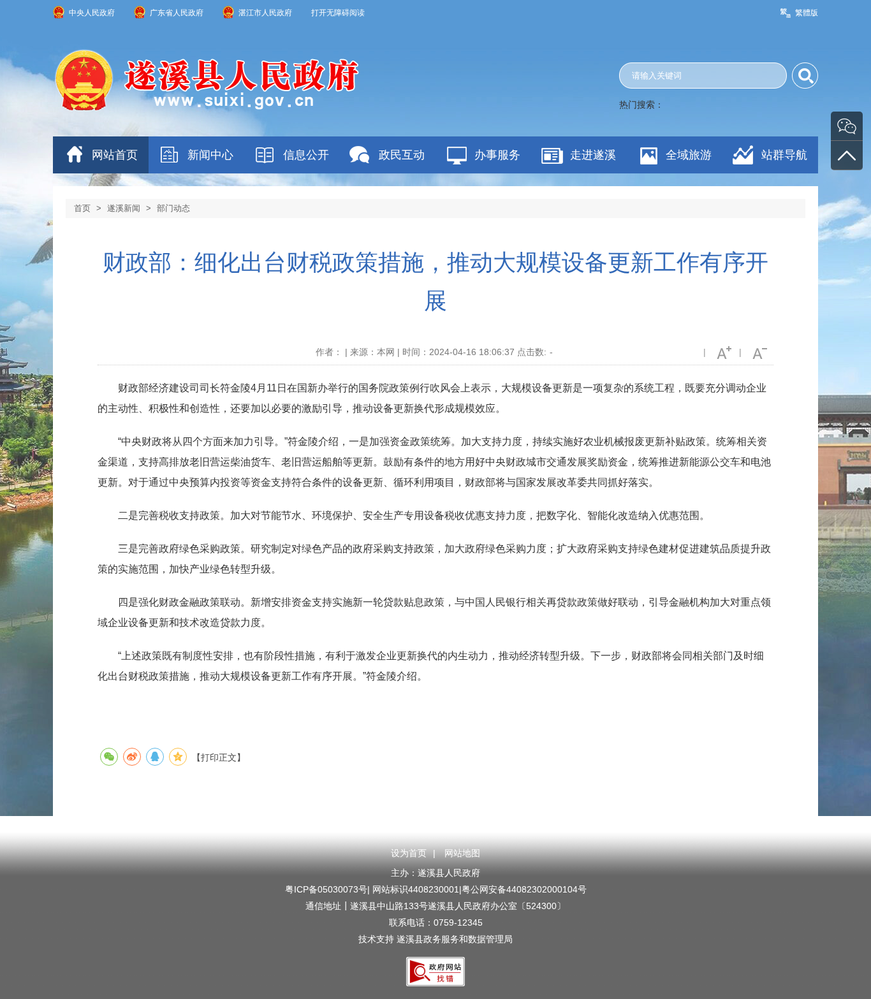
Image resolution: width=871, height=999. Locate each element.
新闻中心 (210, 155)
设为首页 (409, 853)
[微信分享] (109, 757)
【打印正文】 (218, 757)
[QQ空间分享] (178, 757)
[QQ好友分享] (155, 757)
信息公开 (306, 155)
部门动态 (173, 208)
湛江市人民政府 (265, 12)
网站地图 (462, 853)
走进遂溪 (593, 155)
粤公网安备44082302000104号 (524, 889)
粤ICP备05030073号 (326, 889)
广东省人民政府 (176, 12)
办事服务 (497, 155)
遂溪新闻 (123, 208)
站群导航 (784, 155)
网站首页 (115, 155)
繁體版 (806, 12)
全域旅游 (689, 155)
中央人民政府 (92, 12)
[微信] (847, 126)
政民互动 (402, 155)
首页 (82, 208)
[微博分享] (132, 757)
